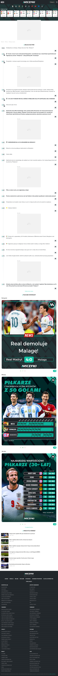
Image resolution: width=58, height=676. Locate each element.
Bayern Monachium (33, 594)
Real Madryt (32, 589)
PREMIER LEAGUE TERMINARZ (35, 617)
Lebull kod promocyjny (34, 669)
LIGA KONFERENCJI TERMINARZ (35, 613)
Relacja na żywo (12, 42)
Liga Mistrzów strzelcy (6, 631)
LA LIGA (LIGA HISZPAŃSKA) (6, 596)
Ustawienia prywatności (37, 578)
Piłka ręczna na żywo (34, 633)
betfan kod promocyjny (34, 663)
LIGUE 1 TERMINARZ (33, 624)
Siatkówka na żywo (33, 631)
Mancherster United (34, 593)
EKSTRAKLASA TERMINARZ (34, 615)
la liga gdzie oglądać (5, 611)
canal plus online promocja (7, 617)
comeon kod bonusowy (34, 671)
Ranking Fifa (32, 639)
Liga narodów (4, 604)
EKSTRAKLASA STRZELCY (5, 637)
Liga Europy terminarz (34, 611)
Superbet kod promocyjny (35, 661)
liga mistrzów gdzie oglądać (35, 648)
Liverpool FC (32, 591)
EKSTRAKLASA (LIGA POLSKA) (6, 593)
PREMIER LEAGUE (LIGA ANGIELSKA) (7, 594)
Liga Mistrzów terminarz (35, 609)
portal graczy (29, 581)
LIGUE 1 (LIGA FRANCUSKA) (6, 602)
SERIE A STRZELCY (4, 643)
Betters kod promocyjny (6, 669)
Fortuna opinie (4, 655)
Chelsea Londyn (33, 598)
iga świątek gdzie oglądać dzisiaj (8, 613)
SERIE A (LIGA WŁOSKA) (5, 598)
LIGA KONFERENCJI (4, 591)
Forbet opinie (4, 663)
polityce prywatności (52, 674)
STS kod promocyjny (34, 653)
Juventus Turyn (33, 604)
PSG (30, 602)
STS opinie (3, 653)
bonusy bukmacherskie (6, 671)
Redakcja (11, 578)
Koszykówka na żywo (34, 637)
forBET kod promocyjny (6, 659)
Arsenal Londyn (33, 596)
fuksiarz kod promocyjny (6, 665)
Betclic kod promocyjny (35, 657)
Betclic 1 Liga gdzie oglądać (6, 620)
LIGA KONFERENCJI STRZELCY (6, 635)
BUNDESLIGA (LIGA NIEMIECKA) (6, 600)
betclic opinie (32, 659)
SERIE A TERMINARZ (33, 620)
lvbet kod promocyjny (34, 665)
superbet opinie (4, 657)
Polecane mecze (33, 643)
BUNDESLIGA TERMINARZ (34, 622)
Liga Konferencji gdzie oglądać (7, 622)
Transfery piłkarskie (34, 645)
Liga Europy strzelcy (5, 633)
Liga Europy (3, 589)
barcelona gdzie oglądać (6, 609)
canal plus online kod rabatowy (7, 619)
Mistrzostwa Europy (34, 646)
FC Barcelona (32, 587)
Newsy (6, 42)
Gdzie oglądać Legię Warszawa (7, 624)
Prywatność (28, 578)
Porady (31, 641)
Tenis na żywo (32, 635)
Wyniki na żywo (4, 9)
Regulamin (22, 578)
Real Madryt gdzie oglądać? (7, 661)
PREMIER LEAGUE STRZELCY (6, 639)
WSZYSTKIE (55, 9)
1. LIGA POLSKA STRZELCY (5, 648)
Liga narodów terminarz (35, 626)
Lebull (2, 667)
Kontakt (6, 578)
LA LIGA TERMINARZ (33, 619)
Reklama (16, 578)
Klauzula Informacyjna (48, 578)
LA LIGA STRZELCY (4, 641)
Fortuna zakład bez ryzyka (35, 667)
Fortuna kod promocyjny (35, 655)
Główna (2, 42)
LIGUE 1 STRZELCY (4, 646)
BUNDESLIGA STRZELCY (5, 645)
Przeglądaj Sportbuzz (29, 527)
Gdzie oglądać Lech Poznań (6, 626)
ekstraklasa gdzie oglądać (6, 615)
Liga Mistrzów (4, 587)
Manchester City (33, 600)
